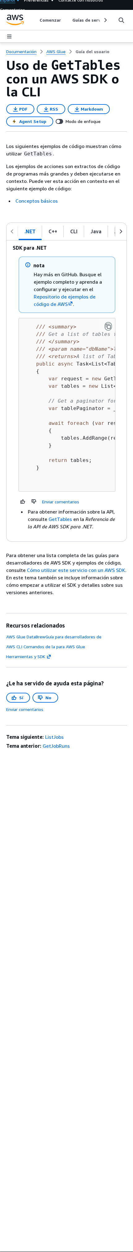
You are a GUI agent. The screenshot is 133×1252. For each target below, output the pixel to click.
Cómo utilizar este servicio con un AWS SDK (76, 570)
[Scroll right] (105, 20)
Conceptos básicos (36, 201)
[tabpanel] (66, 390)
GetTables (60, 519)
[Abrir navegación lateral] (9, 36)
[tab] (30, 231)
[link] (92, 52)
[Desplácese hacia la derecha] (121, 231)
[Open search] (121, 20)
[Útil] (23, 501)
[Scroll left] (35, 20)
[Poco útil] (34, 501)
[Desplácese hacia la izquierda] (12, 231)
